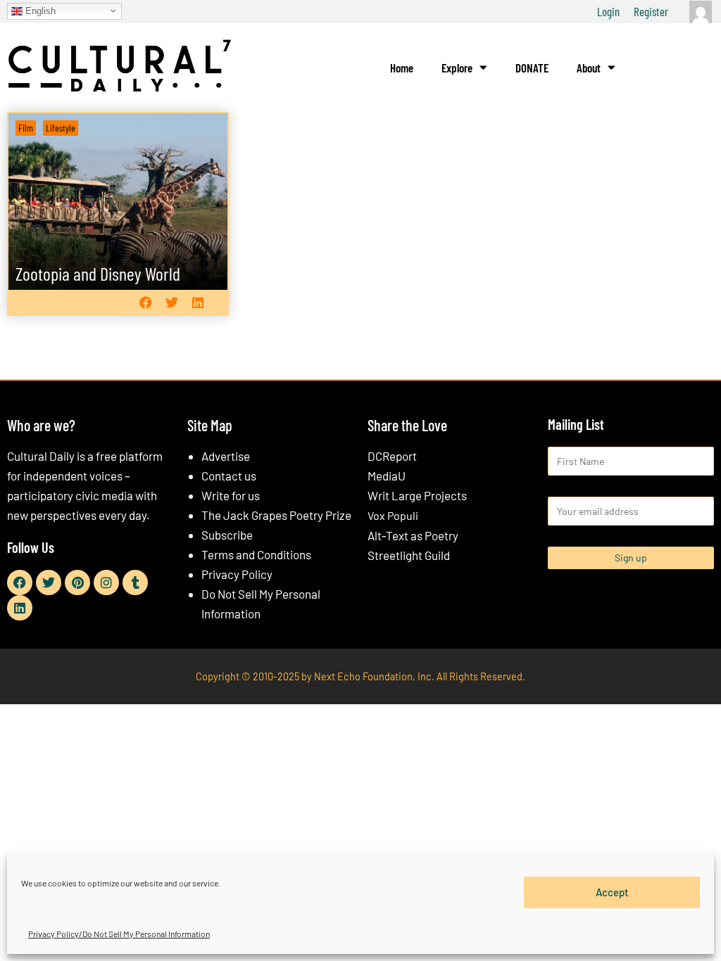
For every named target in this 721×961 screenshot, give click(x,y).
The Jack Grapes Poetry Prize (276, 515)
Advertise (225, 456)
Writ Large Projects (417, 495)
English (39, 10)
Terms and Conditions (256, 554)
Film (25, 128)
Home (401, 68)
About (589, 68)
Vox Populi (393, 515)
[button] (146, 302)
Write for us (230, 495)
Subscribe (227, 535)
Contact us (228, 476)
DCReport (392, 456)
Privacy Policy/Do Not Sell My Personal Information (119, 933)
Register (651, 11)
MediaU (387, 476)
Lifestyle (60, 128)
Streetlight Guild (409, 555)
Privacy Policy (236, 574)
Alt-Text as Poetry (413, 535)
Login (608, 11)
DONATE (531, 68)
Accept (612, 892)
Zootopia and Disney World (97, 273)
